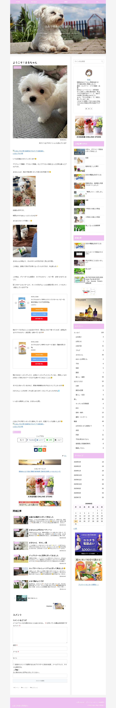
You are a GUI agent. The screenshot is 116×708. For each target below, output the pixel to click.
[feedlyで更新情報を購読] (40, 450)
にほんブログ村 (18, 153)
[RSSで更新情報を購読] (44, 450)
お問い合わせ (80, 702)
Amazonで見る (39, 309)
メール (16, 651)
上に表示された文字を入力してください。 (26, 672)
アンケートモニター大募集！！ (88, 584)
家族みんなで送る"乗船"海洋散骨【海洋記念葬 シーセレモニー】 (40, 471)
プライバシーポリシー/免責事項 (95, 702)
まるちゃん (17, 432)
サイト (15, 658)
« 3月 (75, 528)
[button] (58, 440)
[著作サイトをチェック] (36, 450)
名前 (15, 645)
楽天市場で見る (39, 318)
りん (88, 79)
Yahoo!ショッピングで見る (39, 314)
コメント (16, 625)
